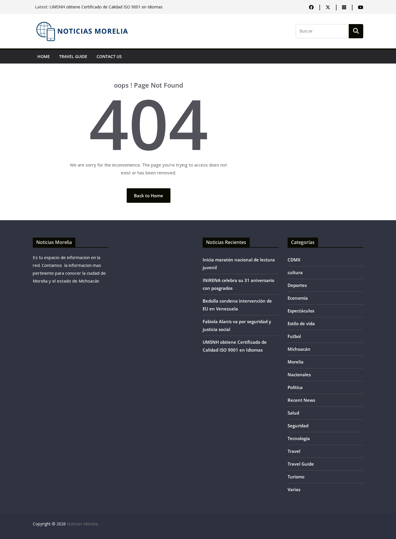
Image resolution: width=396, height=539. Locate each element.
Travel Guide (73, 56)
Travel (294, 451)
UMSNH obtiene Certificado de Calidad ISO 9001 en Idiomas (106, 9)
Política (295, 387)
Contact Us (109, 56)
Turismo (296, 477)
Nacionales (299, 374)
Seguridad (298, 425)
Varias (294, 489)
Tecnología (299, 438)
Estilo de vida (301, 323)
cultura (295, 272)
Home (43, 56)
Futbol (294, 336)
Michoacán (299, 349)
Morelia (296, 362)
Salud (293, 413)
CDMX (294, 260)
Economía (298, 298)
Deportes (297, 285)
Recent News (301, 400)
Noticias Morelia (82, 524)
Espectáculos (301, 311)
